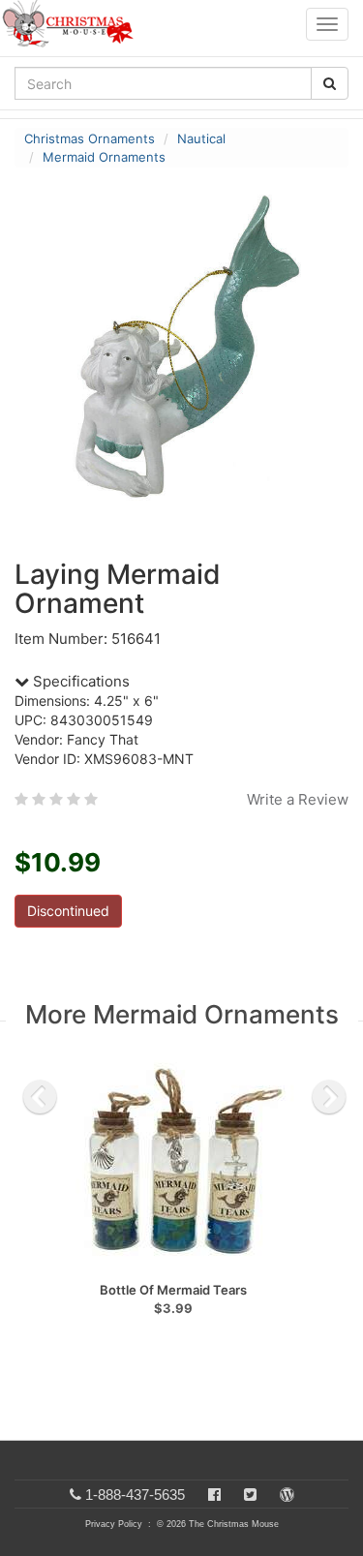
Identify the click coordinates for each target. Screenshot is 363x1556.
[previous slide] (39, 1097)
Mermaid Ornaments (104, 157)
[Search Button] (329, 83)
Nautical (201, 138)
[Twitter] (250, 1494)
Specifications (79, 681)
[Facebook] (214, 1494)
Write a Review (297, 799)
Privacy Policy (113, 1524)
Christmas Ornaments (89, 138)
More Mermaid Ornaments (182, 1014)
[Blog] (287, 1494)
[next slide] (329, 1097)
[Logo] (73, 24)
